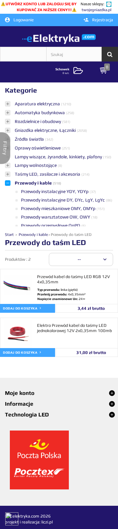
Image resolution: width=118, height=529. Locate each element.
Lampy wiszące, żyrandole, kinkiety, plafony (59, 156)
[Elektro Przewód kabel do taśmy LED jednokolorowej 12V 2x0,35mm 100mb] (17, 334)
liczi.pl (47, 522)
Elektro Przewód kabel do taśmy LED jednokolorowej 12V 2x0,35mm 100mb (74, 328)
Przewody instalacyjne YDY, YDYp (55, 191)
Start (10, 234)
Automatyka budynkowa (40, 112)
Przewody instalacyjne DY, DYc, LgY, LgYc (63, 200)
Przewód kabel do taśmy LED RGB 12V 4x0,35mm (73, 279)
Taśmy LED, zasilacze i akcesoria (48, 174)
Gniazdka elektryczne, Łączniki (46, 130)
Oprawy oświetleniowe (38, 147)
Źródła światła (30, 139)
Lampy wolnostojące (36, 165)
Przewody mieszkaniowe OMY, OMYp (58, 208)
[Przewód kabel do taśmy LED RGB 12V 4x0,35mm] (17, 285)
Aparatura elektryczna (38, 103)
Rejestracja (102, 19)
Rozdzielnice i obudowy (38, 121)
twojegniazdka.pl (96, 10)
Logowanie (23, 19)
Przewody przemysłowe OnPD (51, 225)
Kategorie (21, 90)
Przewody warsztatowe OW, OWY (56, 217)
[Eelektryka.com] (59, 38)
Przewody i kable (34, 182)
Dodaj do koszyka (20, 308)
